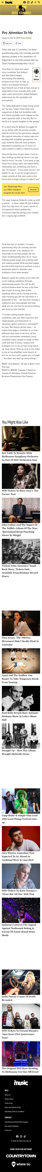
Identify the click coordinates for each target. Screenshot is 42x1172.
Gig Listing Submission (12, 1126)
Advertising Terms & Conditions (14, 1111)
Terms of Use (9, 1103)
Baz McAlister (27, 38)
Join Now (33, 189)
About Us (7, 1095)
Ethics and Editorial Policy (13, 1107)
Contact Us (8, 1130)
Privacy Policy (9, 1099)
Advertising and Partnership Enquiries (16, 1122)
